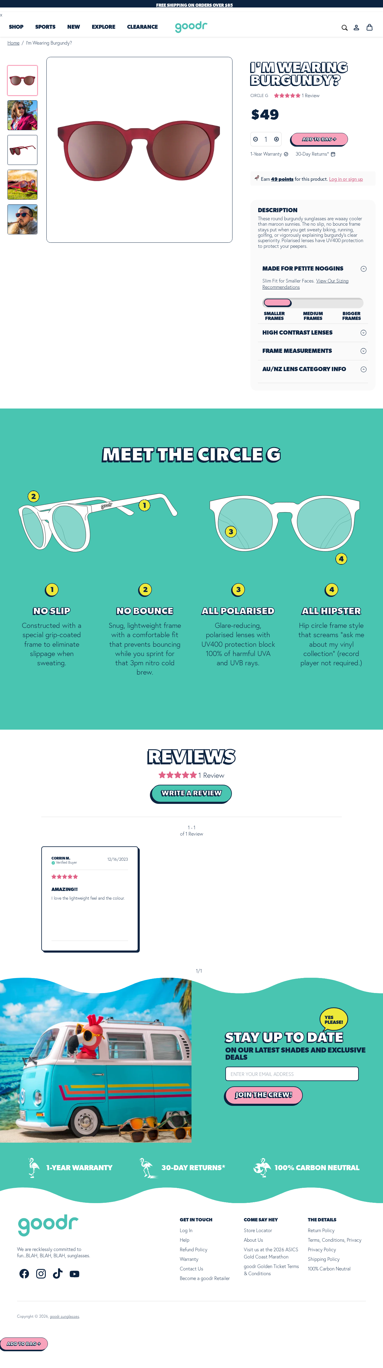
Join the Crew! (264, 1095)
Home (13, 43)
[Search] (255, 27)
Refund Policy (193, 1249)
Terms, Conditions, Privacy (334, 1240)
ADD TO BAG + (320, 139)
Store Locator (258, 1230)
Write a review (192, 793)
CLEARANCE (142, 27)
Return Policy (321, 1230)
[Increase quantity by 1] (277, 139)
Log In (186, 1230)
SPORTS (45, 27)
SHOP (16, 27)
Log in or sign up (346, 179)
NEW (73, 27)
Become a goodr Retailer (205, 1278)
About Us (253, 1240)
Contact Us (191, 1269)
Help (184, 1240)
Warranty (189, 1259)
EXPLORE (103, 27)
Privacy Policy (322, 1249)
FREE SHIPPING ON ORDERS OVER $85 (194, 5)
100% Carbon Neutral (329, 1269)
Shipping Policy (324, 1259)
